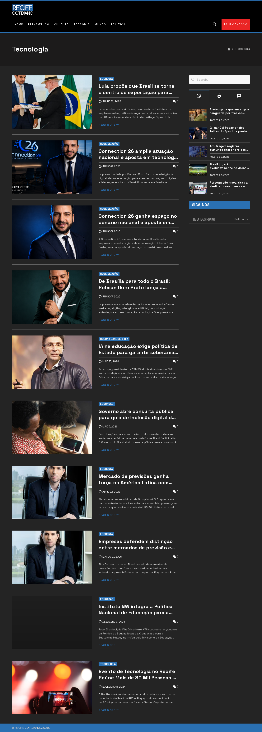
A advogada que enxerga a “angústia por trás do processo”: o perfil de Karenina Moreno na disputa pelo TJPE (229, 111)
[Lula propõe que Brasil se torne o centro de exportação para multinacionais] (52, 102)
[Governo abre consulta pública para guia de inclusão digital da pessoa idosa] (52, 427)
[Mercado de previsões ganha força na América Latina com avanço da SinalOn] (52, 492)
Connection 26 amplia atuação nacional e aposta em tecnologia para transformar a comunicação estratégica (138, 154)
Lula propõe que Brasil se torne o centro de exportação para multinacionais (137, 89)
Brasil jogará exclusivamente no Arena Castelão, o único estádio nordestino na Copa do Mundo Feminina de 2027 (229, 166)
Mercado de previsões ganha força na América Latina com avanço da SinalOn (134, 479)
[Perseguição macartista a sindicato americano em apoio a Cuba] (198, 188)
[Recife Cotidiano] (22, 9)
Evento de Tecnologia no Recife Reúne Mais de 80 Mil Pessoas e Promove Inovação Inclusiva (137, 674)
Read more (107, 124)
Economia (106, 78)
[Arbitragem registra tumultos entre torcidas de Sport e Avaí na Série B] (198, 151)
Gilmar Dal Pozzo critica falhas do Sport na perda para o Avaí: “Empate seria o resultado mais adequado (229, 129)
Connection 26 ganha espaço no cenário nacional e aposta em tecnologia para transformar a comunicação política (138, 219)
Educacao (106, 404)
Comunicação (109, 144)
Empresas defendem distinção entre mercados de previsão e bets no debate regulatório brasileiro (136, 544)
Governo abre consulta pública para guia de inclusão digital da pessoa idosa (137, 414)
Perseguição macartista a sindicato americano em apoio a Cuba (229, 184)
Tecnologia (108, 664)
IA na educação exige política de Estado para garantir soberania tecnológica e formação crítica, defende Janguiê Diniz (138, 349)
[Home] (228, 49)
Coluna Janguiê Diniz (114, 339)
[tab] (199, 96)
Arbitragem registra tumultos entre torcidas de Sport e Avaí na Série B (229, 148)
